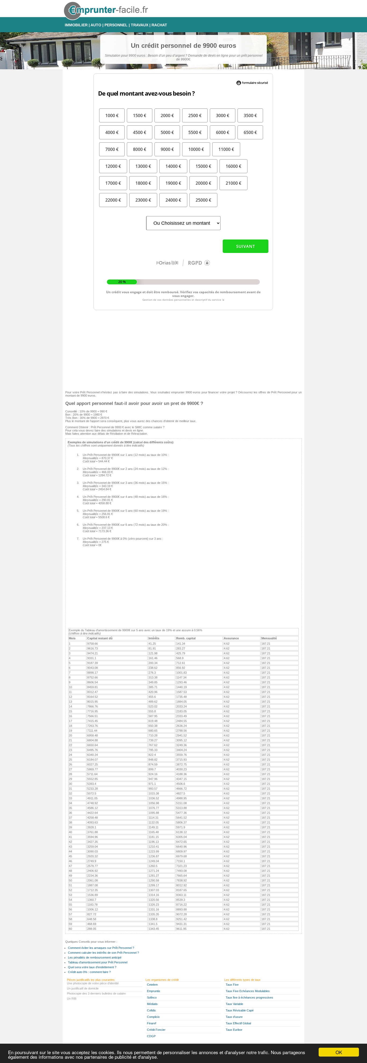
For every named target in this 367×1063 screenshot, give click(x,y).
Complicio (153, 1016)
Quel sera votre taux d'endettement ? (92, 967)
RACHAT (159, 25)
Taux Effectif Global (238, 1023)
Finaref (151, 1023)
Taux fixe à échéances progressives (249, 997)
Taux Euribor (234, 1029)
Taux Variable (234, 1004)
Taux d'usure (234, 1016)
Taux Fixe (232, 984)
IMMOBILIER (76, 25)
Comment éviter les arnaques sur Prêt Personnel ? (101, 947)
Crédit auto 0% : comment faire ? (89, 972)
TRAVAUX (139, 25)
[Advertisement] (183, 349)
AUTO (96, 25)
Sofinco (152, 997)
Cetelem (152, 984)
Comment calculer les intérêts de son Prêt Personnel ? (103, 952)
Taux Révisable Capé (240, 1010)
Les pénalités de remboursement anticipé (94, 957)
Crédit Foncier (156, 1029)
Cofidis (151, 1010)
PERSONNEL (116, 25)
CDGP (151, 1036)
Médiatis (152, 1004)
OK (339, 1052)
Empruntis (153, 991)
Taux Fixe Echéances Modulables (248, 991)
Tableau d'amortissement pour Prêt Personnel (97, 962)
